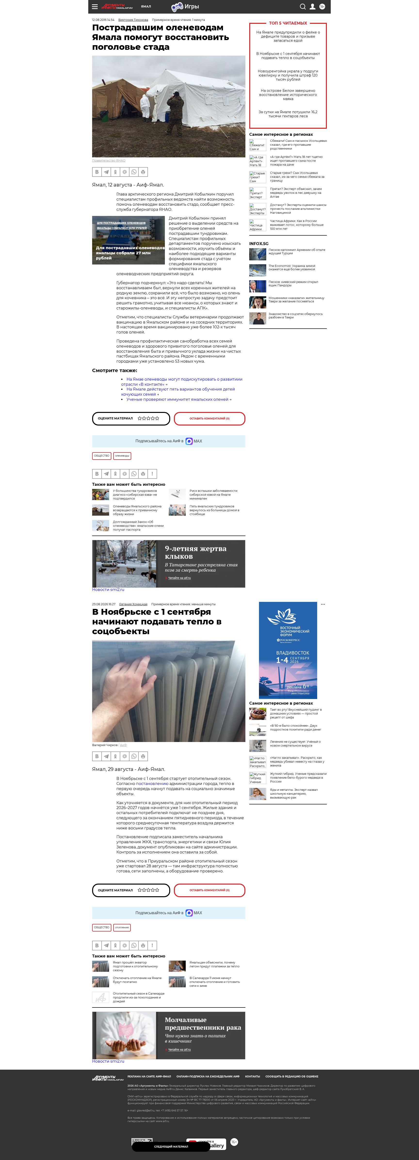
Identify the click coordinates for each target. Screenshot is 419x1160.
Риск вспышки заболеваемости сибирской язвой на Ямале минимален (213, 494)
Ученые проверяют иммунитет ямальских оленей (177, 399)
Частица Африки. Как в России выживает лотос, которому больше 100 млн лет (296, 224)
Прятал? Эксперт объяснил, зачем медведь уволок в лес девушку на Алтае (296, 192)
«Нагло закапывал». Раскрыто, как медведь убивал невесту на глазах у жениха (297, 761)
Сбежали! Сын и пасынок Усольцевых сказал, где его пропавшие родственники (298, 144)
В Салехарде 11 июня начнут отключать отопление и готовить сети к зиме (215, 982)
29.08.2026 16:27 (103, 604)
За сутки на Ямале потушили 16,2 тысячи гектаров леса (288, 114)
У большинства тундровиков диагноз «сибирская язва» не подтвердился (135, 494)
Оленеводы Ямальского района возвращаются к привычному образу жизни (137, 510)
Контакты (252, 1076)
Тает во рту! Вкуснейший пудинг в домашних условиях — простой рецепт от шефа (296, 713)
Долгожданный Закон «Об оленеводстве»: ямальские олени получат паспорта (138, 525)
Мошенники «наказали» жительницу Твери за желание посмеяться (296, 299)
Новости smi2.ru (108, 589)
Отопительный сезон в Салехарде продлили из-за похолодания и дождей (138, 997)
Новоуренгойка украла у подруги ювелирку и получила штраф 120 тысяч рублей (288, 75)
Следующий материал (171, 1146)
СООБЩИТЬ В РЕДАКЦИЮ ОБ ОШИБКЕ (292, 1076)
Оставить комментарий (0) (210, 418)
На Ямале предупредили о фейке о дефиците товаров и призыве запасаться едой (288, 36)
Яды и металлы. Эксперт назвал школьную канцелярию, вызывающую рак (294, 793)
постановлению (152, 783)
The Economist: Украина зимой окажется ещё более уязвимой (292, 267)
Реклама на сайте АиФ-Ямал (149, 1076)
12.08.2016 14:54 (103, 20)
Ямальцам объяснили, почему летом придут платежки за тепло (215, 964)
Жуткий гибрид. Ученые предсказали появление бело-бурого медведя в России (298, 777)
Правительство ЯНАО (108, 160)
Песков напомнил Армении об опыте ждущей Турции (297, 251)
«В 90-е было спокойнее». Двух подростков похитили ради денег (295, 727)
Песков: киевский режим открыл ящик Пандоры (293, 283)
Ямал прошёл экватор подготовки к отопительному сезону (135, 966)
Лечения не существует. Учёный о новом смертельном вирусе (295, 743)
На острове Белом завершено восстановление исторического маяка (288, 95)
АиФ (123, 745)
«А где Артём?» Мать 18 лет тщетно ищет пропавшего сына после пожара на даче (296, 160)
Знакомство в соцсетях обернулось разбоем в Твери (296, 315)
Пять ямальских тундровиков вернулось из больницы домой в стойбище (214, 510)
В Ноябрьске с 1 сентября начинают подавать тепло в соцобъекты (288, 56)
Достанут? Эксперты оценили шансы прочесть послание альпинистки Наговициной (298, 208)
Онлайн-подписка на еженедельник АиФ (208, 1076)
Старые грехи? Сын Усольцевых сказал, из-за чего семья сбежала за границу (297, 176)
